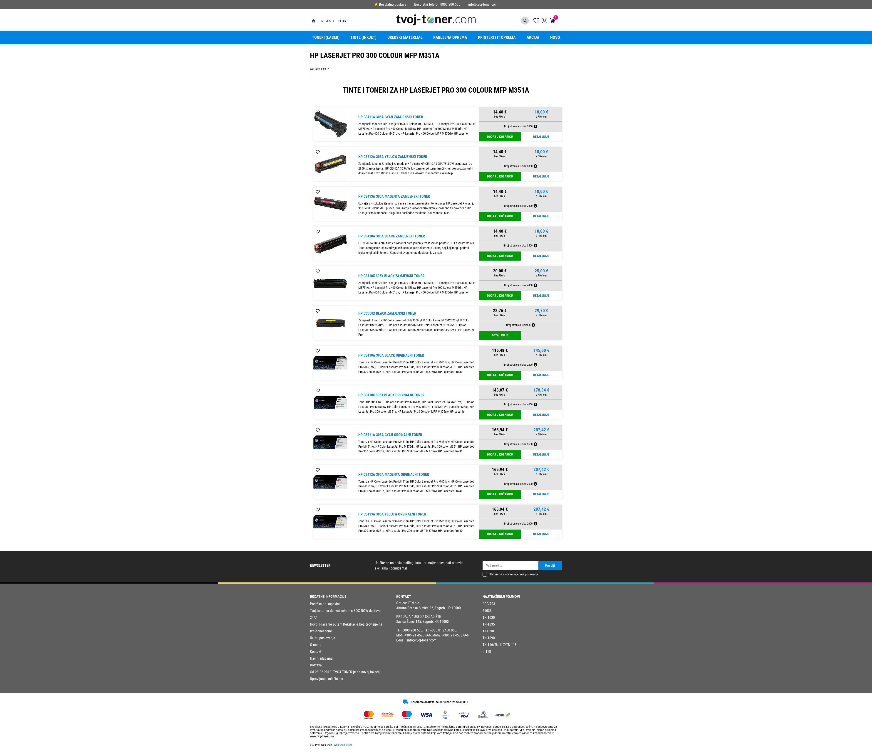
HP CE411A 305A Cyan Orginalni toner (390, 435)
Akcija (533, 37)
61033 (487, 611)
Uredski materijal (405, 37)
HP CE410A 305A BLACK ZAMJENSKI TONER (391, 236)
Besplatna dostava (392, 4)
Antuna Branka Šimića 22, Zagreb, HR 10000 (428, 608)
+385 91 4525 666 (417, 635)
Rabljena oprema (450, 37)
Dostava (316, 665)
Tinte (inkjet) (363, 37)
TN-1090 (489, 638)
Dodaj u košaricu (500, 137)
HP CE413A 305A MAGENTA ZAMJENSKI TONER (394, 196)
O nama (315, 645)
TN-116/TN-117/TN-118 (500, 645)
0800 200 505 (450, 4)
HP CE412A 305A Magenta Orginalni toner (393, 474)
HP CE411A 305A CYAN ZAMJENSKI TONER (390, 117)
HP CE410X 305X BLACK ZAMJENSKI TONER (391, 276)
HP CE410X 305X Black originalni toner (391, 395)
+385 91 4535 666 (455, 635)
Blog (342, 21)
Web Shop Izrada (343, 745)
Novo (555, 37)
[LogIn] (544, 20)
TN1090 (488, 631)
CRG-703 (489, 604)
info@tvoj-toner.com (483, 4)
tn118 (487, 651)
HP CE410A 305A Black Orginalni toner (391, 355)
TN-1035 (489, 624)
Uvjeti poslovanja (322, 638)
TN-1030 (489, 617)
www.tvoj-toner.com (322, 736)
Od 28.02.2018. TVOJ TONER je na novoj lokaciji (345, 672)
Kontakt (315, 651)
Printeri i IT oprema (497, 37)
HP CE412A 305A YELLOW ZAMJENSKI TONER (392, 157)
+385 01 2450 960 (443, 630)
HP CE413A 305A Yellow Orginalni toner (392, 514)
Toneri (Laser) (325, 37)
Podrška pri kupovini (325, 604)
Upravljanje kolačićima (326, 679)
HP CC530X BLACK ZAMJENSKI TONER (387, 313)
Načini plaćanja (321, 658)
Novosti (327, 21)
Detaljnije (541, 137)
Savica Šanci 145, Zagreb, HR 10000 (422, 621)
